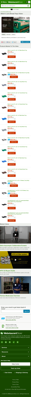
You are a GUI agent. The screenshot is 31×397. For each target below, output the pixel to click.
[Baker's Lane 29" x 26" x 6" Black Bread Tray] (4, 65)
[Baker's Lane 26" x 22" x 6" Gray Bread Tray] (4, 130)
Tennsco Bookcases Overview (10, 296)
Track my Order (15, 368)
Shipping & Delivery (22, 372)
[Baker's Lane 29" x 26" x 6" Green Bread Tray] (4, 150)
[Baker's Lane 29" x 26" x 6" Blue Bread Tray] (4, 161)
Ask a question (26, 42)
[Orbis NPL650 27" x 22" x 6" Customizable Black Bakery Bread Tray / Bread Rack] (4, 217)
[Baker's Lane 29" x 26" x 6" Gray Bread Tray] (4, 85)
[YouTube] (6, 342)
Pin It (4, 42)
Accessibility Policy (15, 386)
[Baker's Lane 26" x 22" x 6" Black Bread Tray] (4, 53)
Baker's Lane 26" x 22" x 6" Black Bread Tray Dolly (18, 72)
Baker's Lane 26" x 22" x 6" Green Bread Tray (17, 92)
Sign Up (26, 311)
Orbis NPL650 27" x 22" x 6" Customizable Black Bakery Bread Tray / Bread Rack (18, 213)
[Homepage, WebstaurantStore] (15, 2)
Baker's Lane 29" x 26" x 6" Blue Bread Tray (17, 157)
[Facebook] (10, 342)
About (3, 34)
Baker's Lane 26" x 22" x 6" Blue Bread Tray (17, 115)
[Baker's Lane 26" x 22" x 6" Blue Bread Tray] (4, 119)
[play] (15, 24)
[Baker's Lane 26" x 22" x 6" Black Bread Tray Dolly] (4, 75)
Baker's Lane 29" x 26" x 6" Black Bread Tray (17, 61)
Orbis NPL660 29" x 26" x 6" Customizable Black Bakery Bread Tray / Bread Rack (18, 201)
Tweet (14, 42)
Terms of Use (15, 384)
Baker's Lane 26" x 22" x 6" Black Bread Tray (17, 50)
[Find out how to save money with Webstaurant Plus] (9, 74)
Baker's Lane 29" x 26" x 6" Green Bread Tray (17, 146)
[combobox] (15, 5)
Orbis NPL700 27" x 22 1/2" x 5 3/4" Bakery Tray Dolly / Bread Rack (18, 191)
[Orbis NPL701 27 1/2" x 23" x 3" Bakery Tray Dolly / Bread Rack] (4, 183)
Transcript (8, 34)
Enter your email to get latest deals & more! (13, 308)
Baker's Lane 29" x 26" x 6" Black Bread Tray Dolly (18, 137)
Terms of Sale (15, 379)
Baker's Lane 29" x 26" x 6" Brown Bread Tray (17, 104)
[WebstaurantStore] (15, 333)
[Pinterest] (17, 342)
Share (9, 42)
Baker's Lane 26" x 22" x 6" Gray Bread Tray (17, 126)
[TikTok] (13, 342)
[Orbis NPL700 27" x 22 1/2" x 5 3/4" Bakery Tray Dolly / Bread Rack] (4, 193)
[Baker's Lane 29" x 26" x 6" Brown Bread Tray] (4, 107)
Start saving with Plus (11, 319)
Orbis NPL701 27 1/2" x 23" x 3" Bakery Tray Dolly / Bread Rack (18, 181)
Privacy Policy (15, 382)
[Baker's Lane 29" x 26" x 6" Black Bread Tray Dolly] (4, 140)
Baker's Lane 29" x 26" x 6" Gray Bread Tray (17, 81)
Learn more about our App (12, 327)
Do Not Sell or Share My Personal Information (15, 389)
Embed (13, 34)
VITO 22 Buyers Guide (7, 271)
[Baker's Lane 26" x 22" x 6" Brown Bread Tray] (4, 172)
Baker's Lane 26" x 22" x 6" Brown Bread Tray (17, 169)
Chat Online (8, 372)
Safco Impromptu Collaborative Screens (13, 245)
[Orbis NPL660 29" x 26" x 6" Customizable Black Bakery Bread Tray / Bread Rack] (4, 204)
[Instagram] (2, 342)
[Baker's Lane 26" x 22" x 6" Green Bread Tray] (4, 96)
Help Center (15, 364)
